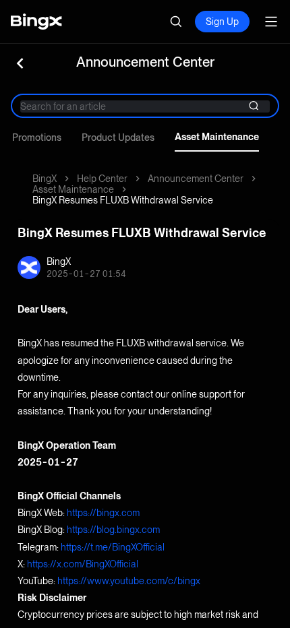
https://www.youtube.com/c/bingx (128, 580)
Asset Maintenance (217, 136)
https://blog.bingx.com (113, 529)
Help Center (102, 178)
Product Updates (118, 137)
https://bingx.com (103, 512)
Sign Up (222, 21)
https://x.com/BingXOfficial (82, 564)
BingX (44, 178)
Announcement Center (195, 178)
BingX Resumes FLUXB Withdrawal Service (122, 200)
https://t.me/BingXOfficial (113, 547)
